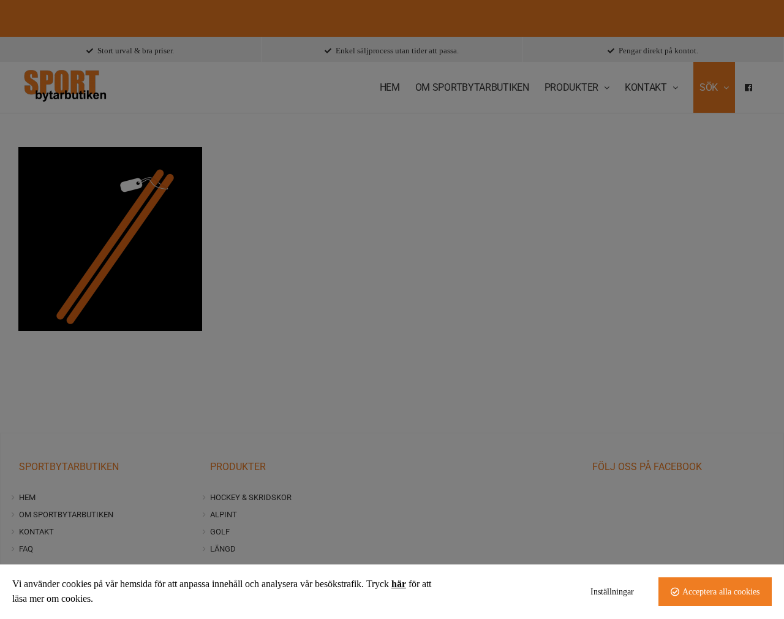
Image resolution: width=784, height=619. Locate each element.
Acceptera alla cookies (721, 591)
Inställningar (612, 591)
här (398, 584)
